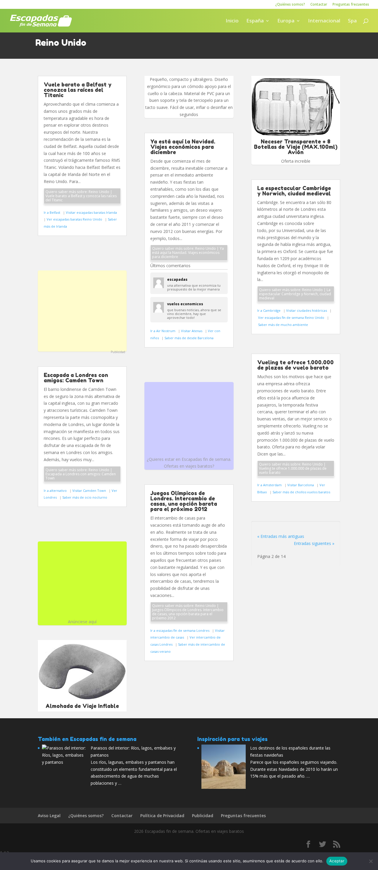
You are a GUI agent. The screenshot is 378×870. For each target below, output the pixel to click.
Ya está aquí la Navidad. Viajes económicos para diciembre (182, 146)
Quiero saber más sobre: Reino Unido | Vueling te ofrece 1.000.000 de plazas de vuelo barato (293, 468)
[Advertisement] (82, 310)
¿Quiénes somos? (290, 5)
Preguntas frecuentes (351, 5)
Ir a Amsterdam (270, 485)
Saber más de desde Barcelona (189, 338)
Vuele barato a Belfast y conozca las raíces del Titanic (78, 89)
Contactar (318, 5)
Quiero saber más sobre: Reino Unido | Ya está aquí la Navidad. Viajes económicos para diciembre (188, 252)
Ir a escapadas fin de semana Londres (180, 630)
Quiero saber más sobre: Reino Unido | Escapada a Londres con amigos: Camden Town (80, 474)
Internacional (324, 21)
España (255, 21)
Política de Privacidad (162, 815)
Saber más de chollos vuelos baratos (301, 492)
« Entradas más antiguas (280, 536)
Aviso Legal (49, 815)
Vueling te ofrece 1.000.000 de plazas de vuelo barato (295, 365)
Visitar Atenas (192, 331)
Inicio (232, 21)
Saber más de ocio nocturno (84, 497)
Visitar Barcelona (301, 485)
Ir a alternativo (56, 490)
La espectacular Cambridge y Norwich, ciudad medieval (294, 191)
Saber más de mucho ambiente (283, 324)
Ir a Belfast (52, 212)
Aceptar (336, 860)
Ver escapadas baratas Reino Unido (75, 219)
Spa (352, 21)
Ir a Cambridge (269, 310)
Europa (285, 21)
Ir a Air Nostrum (163, 331)
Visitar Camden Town (89, 490)
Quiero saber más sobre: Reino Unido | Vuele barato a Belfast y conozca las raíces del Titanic (81, 196)
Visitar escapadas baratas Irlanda (92, 212)
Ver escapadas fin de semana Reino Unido (291, 317)
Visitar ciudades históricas (307, 310)
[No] (371, 861)
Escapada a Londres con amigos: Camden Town (76, 377)
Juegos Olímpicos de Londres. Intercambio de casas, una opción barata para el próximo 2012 (183, 501)
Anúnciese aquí (82, 621)
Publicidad (118, 352)
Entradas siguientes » (314, 543)
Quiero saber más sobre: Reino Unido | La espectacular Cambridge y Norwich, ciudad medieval (295, 294)
